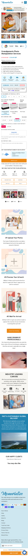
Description (8, 179)
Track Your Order (5, 525)
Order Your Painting (14, 330)
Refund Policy (4, 535)
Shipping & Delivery (6, 527)
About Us (3, 518)
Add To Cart (14, 553)
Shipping (3, 60)
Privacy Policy (4, 530)
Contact (3, 523)
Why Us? (8, 183)
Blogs (2, 520)
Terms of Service (5, 532)
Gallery (3, 515)
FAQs (2, 513)
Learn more (17, 90)
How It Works (4, 510)
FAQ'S (20, 183)
